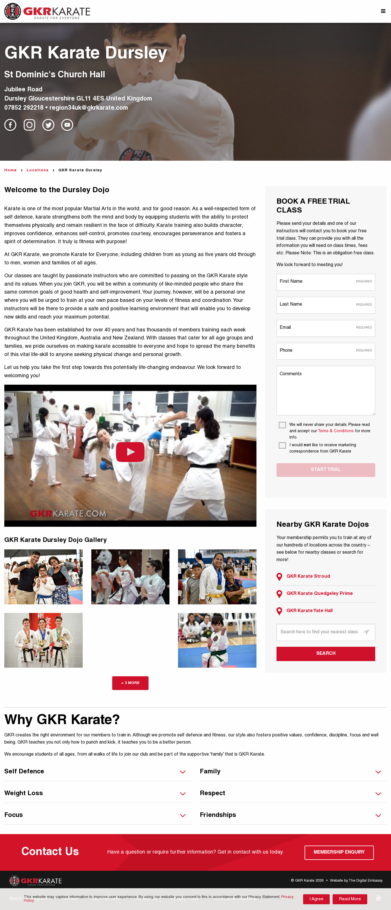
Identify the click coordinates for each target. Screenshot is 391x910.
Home (10, 170)
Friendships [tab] (218, 815)
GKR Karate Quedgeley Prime (320, 594)
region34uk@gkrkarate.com (89, 108)
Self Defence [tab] (24, 772)
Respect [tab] (212, 794)
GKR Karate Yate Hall (310, 611)
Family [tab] (210, 772)
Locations (38, 170)
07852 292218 (24, 108)
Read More (350, 899)
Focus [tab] (13, 815)
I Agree (316, 899)
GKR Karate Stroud (308, 577)
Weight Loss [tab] (23, 794)
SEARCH (325, 654)
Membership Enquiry (339, 852)
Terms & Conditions (336, 431)
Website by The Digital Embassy (356, 881)
